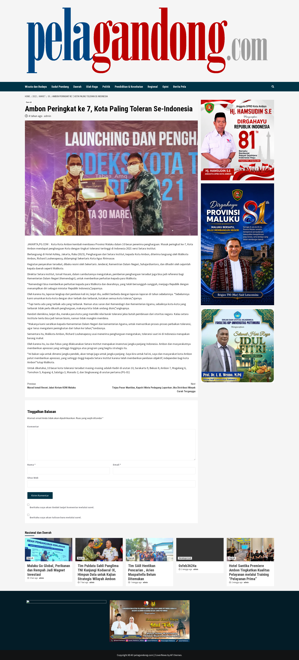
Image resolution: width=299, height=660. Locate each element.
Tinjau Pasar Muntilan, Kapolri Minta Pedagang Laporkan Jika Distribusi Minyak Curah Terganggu (153, 387)
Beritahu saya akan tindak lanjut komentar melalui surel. (62, 507)
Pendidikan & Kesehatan (129, 86)
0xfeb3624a (187, 566)
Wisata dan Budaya (36, 86)
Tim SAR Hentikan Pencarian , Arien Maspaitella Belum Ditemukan (142, 572)
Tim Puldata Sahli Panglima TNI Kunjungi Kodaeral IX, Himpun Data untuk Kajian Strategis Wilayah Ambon (98, 572)
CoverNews (161, 655)
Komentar (33, 426)
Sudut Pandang (60, 86)
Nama (31, 464)
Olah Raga (92, 86)
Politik (106, 86)
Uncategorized (185, 558)
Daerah (77, 86)
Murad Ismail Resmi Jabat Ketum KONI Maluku (51, 385)
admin (47, 116)
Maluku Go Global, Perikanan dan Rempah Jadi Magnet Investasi (48, 570)
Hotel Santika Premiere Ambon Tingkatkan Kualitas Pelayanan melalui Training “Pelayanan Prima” (249, 572)
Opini (165, 86)
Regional (153, 86)
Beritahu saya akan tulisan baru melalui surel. (55, 517)
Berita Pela (179, 86)
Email (117, 464)
